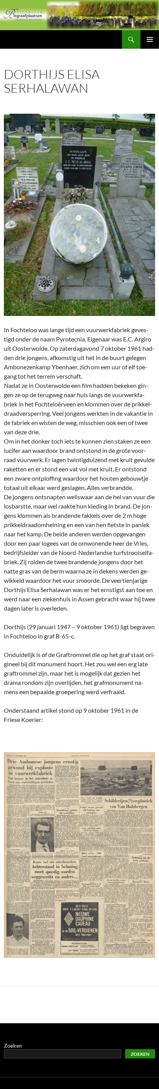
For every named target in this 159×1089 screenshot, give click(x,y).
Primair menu (149, 39)
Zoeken (13, 1045)
